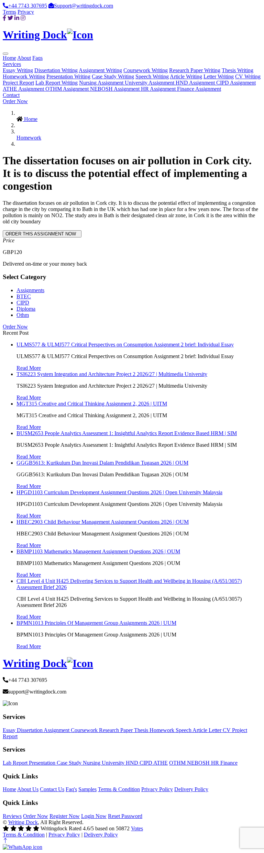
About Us (27, 789)
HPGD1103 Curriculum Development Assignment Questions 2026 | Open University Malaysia (119, 492)
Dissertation (30, 730)
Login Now (94, 816)
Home (9, 58)
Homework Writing (24, 76)
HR (215, 763)
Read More (28, 368)
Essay (10, 730)
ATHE (160, 763)
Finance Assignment (199, 89)
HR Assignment (159, 89)
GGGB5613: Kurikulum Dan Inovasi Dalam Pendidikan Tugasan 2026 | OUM (102, 463)
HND (133, 763)
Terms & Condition (119, 789)
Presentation (43, 763)
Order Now (15, 101)
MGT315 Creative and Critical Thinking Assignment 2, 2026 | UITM (91, 404)
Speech (184, 730)
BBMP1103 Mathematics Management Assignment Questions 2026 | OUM (98, 551)
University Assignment (150, 83)
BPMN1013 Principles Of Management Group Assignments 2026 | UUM (96, 623)
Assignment (57, 730)
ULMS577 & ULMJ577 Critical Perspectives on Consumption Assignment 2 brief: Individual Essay (125, 344)
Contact (11, 95)
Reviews (12, 816)
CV (227, 730)
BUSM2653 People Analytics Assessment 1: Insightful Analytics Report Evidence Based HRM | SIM (126, 433)
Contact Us (52, 789)
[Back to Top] (5, 841)
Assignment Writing (100, 70)
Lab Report (16, 763)
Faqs (37, 58)
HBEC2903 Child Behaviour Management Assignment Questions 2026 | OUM (102, 522)
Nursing (92, 763)
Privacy (26, 12)
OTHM (178, 763)
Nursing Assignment (102, 83)
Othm (22, 315)
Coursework (85, 730)
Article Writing (186, 76)
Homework (28, 138)
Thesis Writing (237, 70)
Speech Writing (152, 76)
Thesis (142, 730)
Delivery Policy (191, 789)
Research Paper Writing (194, 70)
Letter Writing (219, 76)
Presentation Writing (68, 76)
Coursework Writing (145, 70)
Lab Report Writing (56, 83)
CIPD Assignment (236, 83)
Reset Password (125, 816)
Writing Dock (23, 822)
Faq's (71, 789)
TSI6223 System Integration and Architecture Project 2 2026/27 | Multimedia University (111, 374)
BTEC (23, 296)
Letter (216, 730)
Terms (9, 12)
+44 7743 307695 (27, 6)
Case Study (70, 763)
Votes (137, 828)
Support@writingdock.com (83, 6)
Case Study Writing (113, 76)
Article (200, 730)
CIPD (22, 303)
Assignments (30, 290)
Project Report (18, 83)
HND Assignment (196, 83)
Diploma (25, 309)
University (114, 763)
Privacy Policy (157, 789)
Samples (87, 789)
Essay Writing (18, 70)
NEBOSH (199, 763)
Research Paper (116, 730)
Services (12, 64)
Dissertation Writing (56, 70)
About (24, 58)
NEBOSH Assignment (115, 89)
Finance (229, 763)
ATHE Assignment (24, 89)
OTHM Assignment (67, 89)
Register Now (65, 816)
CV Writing (248, 76)
